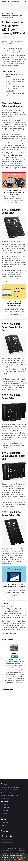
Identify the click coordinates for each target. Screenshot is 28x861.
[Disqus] (14, 709)
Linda (5, 42)
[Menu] (25, 1)
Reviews (3, 828)
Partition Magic (11, 13)
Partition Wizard (14, 1)
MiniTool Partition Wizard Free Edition (10, 787)
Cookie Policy (13, 859)
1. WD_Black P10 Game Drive (15, 79)
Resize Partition (5, 804)
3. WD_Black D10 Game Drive (15, 86)
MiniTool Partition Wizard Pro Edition (10, 790)
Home (3, 13)
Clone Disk (3, 816)
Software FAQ (4, 822)
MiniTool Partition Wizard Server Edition (10, 792)
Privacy (20, 848)
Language (6, 841)
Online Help (3, 825)
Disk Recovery (4, 813)
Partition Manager (5, 807)
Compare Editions (5, 798)
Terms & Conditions (11, 848)
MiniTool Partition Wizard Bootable (9, 795)
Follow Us (15, 656)
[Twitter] (12, 42)
